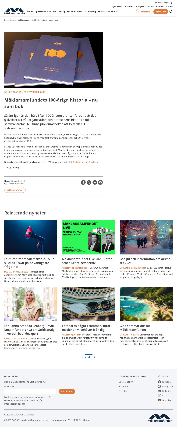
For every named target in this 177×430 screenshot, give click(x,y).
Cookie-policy (126, 381)
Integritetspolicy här (14, 403)
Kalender (123, 386)
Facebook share (83, 182)
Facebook (167, 381)
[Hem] (14, 10)
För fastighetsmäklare (39, 12)
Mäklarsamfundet (14, 190)
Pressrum (129, 6)
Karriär (169, 6)
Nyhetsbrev (117, 6)
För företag (59, 12)
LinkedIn (94, 182)
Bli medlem (160, 11)
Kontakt (160, 6)
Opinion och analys (108, 12)
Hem (6, 20)
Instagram (167, 386)
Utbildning (90, 12)
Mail (100, 182)
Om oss (150, 6)
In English (140, 6)
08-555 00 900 (11, 420)
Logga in (166, 3)
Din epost (9, 386)
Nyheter (13, 20)
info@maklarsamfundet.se (84, 162)
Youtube (166, 400)
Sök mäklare (144, 11)
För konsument (75, 12)
